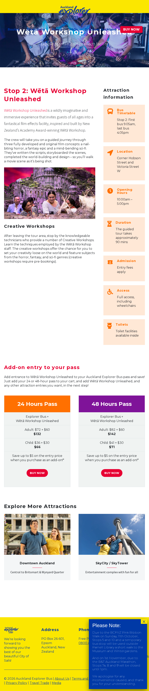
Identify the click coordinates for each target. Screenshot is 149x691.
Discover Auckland (100, 29)
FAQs (73, 29)
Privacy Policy (16, 683)
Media (56, 683)
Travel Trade (39, 683)
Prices (57, 29)
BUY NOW (131, 29)
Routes (13, 29)
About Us (62, 678)
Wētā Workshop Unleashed (25, 110)
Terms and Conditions (88, 678)
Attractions (35, 29)
